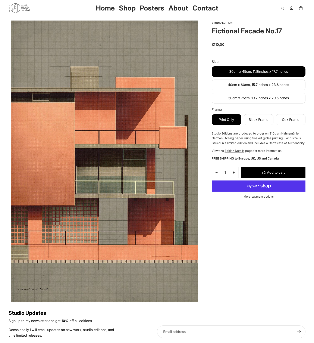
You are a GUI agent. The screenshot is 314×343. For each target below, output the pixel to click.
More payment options (259, 196)
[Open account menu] (291, 8)
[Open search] (282, 8)
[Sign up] (299, 331)
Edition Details (234, 150)
